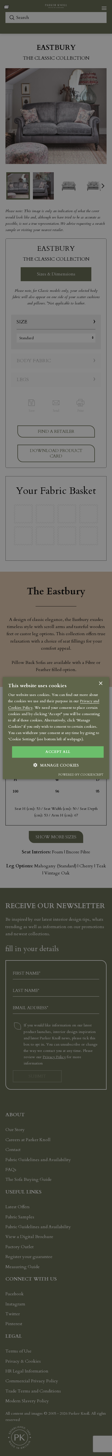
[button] (56, 765)
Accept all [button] (57, 751)
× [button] (100, 683)
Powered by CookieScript (80, 774)
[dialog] (56, 728)
